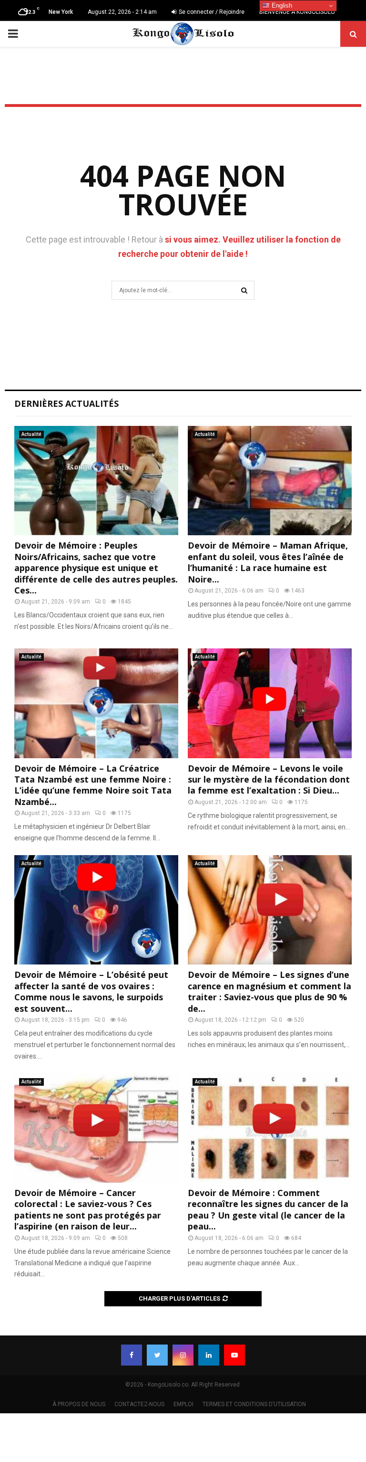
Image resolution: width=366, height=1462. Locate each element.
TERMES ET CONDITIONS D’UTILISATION (254, 1404)
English (281, 5)
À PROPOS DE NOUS (78, 1404)
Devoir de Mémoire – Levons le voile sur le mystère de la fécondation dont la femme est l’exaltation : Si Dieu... (269, 779)
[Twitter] (157, 1355)
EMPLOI (183, 1404)
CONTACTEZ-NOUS (139, 1404)
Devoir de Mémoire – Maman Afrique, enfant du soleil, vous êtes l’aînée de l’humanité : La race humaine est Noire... (268, 562)
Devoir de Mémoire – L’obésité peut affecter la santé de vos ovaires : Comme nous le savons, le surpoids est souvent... (91, 991)
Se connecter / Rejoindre (210, 12)
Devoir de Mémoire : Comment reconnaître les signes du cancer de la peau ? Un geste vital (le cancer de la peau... (268, 1209)
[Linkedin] (208, 1355)
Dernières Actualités (66, 403)
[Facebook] (131, 1355)
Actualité (31, 434)
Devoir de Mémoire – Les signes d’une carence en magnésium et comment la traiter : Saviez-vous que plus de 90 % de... (269, 991)
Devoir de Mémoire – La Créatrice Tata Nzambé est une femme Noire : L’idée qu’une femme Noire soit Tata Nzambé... (93, 785)
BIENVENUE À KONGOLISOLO (297, 12)
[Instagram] (183, 1355)
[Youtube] (234, 1355)
